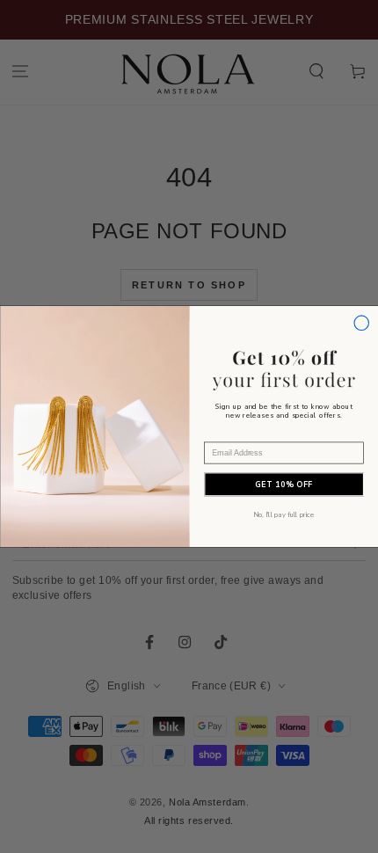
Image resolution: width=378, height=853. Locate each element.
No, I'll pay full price (283, 514)
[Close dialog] (360, 323)
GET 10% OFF (284, 484)
